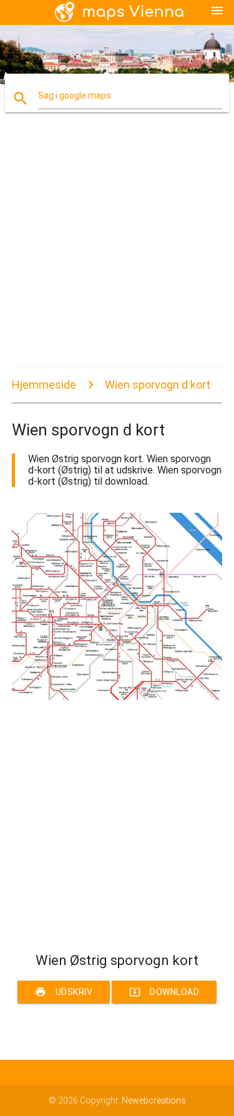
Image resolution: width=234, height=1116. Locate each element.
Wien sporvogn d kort (157, 384)
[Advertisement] (117, 250)
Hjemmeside (44, 384)
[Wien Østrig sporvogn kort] (117, 697)
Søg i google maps (74, 95)
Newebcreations (154, 1100)
